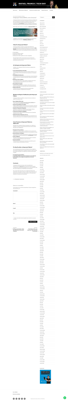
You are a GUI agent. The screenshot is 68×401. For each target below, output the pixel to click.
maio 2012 (41, 292)
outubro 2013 (42, 273)
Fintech (41, 43)
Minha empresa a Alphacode (23, 10)
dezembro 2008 (42, 349)
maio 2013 (41, 281)
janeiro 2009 (42, 347)
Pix (40, 66)
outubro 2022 (42, 226)
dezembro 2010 (42, 311)
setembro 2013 (42, 274)
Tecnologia (51, 10)
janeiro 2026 (42, 172)
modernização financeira (43, 62)
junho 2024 (41, 203)
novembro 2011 (42, 295)
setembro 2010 (42, 316)
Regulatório (41, 76)
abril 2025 (41, 188)
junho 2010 (41, 321)
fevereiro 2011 (42, 309)
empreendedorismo (43, 36)
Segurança (41, 78)
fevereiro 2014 (42, 269)
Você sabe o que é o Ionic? (49, 153)
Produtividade (42, 73)
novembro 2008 (42, 351)
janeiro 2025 (42, 193)
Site (14, 213)
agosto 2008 (42, 356)
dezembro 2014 (42, 264)
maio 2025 (41, 186)
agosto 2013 (42, 276)
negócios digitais (42, 64)
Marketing (41, 57)
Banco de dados (42, 28)
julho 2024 (41, 202)
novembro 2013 (42, 271)
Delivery (41, 33)
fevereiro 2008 (42, 359)
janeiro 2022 (42, 238)
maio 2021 (41, 243)
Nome (14, 203)
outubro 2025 (42, 177)
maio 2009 (41, 340)
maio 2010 (41, 323)
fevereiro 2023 (42, 219)
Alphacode (21, 166)
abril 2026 (41, 167)
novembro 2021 (42, 240)
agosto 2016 (42, 257)
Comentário (15, 190)
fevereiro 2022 (42, 236)
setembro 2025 (42, 179)
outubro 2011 (42, 297)
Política (41, 71)
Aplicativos (41, 24)
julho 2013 (41, 278)
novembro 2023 (42, 207)
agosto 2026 (42, 160)
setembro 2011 (42, 299)
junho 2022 (41, 231)
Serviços (41, 80)
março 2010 (42, 326)
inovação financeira (43, 50)
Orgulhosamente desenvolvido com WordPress (38, 398)
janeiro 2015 (42, 262)
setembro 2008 (42, 354)
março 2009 (42, 344)
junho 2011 (41, 304)
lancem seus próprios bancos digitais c (27, 102)
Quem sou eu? (15, 10)
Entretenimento (42, 38)
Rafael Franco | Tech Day (32, 4)
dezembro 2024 (42, 195)
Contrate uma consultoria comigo (34, 10)
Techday (41, 85)
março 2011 (41, 307)
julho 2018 (41, 252)
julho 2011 (41, 302)
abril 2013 (41, 283)
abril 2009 (41, 342)
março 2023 (42, 217)
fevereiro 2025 (42, 191)
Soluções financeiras (44, 10)
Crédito (41, 31)
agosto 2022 (42, 229)
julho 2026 (41, 162)
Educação (41, 35)
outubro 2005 (42, 363)
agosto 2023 (42, 210)
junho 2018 (41, 254)
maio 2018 (41, 255)
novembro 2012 (42, 288)
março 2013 (42, 285)
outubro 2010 (42, 314)
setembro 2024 (42, 200)
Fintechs (41, 45)
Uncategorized (42, 88)
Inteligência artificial (43, 55)
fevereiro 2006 (42, 361)
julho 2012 (41, 290)
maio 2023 (41, 214)
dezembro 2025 (42, 174)
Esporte (41, 40)
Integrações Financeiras (19, 179)
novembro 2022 (42, 224)
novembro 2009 (42, 330)
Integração (41, 52)
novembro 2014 (42, 266)
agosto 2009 (42, 335)
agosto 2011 (42, 300)
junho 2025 (41, 184)
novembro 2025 (42, 176)
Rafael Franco (22, 16)
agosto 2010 (42, 318)
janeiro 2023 (42, 221)
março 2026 (42, 169)
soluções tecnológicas (43, 83)
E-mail (14, 208)
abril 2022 (41, 233)
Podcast (41, 69)
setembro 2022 (42, 228)
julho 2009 (41, 337)
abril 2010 (41, 325)
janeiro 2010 (42, 328)
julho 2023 (41, 212)
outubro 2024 (42, 198)
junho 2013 (41, 280)
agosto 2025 (42, 181)
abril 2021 (41, 245)
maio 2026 (41, 165)
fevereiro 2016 (42, 259)
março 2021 (41, 247)
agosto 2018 (42, 250)
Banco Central (42, 26)
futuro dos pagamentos (43, 47)
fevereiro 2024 (42, 205)
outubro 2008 (42, 352)
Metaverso (41, 59)
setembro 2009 (42, 333)
